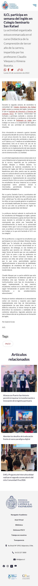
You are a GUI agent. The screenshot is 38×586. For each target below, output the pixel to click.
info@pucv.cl (20, 559)
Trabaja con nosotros (19, 535)
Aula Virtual (19, 520)
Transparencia (19, 540)
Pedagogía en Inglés (24, 120)
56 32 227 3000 (20, 552)
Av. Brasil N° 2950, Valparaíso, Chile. (20, 546)
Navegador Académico (19, 515)
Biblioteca (19, 525)
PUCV (7, 344)
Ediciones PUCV (19, 530)
